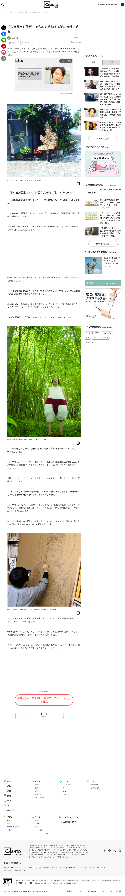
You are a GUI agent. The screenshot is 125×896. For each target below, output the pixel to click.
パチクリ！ (92, 868)
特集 (9, 786)
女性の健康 (94, 785)
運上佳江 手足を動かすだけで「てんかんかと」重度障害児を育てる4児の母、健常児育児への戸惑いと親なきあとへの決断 (110, 99)
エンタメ (66, 781)
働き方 (37, 785)
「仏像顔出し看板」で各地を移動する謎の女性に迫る (32, 12)
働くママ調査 (39, 797)
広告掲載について (70, 822)
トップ (4, 12)
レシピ (9, 805)
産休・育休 (38, 794)
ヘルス (93, 781)
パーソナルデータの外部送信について (86, 891)
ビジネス (38, 781)
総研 (9, 781)
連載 (9, 791)
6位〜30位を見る (103, 139)
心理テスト (89, 342)
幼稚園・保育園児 (13, 827)
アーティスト (26, 43)
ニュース (10, 810)
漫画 (9, 796)
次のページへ (68, 715)
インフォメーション (70, 817)
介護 (87, 338)
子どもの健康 (95, 788)
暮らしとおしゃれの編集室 (41, 868)
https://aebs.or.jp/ (71, 883)
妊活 (8, 820)
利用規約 (69, 891)
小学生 (9, 830)
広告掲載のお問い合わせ (107, 4)
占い (9, 800)
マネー (37, 823)
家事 (36, 820)
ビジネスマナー (40, 791)
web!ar (16, 868)
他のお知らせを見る (103, 244)
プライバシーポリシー (107, 891)
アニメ (65, 791)
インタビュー (13, 43)
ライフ (11, 12)
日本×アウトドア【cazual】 (59, 868)
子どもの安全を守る (92, 333)
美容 (36, 827)
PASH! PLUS (28, 868)
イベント (66, 794)
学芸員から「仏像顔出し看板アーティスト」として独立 (44, 700)
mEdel (21, 868)
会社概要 (118, 891)
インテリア (38, 830)
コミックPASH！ (102, 868)
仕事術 (37, 788)
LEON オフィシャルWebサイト (78, 868)
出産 (8, 823)
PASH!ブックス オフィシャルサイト (14, 870)
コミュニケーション (41, 833)
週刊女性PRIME (8, 868)
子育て (9, 817)
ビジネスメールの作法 (100, 338)
